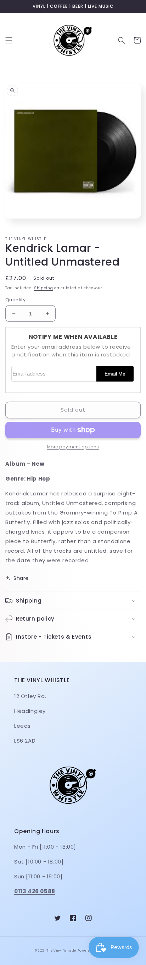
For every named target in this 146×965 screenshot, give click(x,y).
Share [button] (21, 578)
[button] (9, 40)
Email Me (115, 374)
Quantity (15, 299)
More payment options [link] (73, 447)
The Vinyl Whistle (61, 950)
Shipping (43, 288)
